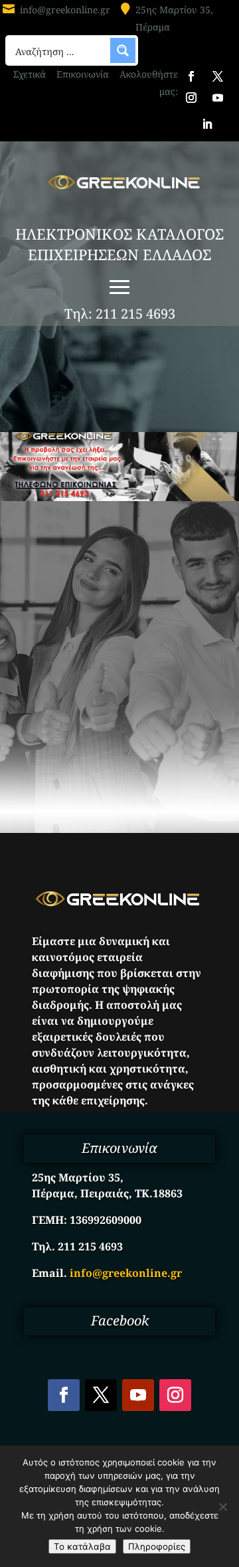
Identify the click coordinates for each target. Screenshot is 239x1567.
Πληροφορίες (156, 1546)
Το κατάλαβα (82, 1546)
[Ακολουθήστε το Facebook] (191, 76)
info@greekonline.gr (65, 9)
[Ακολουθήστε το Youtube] (217, 97)
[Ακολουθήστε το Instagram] (191, 97)
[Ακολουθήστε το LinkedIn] (207, 124)
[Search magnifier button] (122, 50)
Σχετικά (29, 74)
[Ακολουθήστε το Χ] (217, 76)
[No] (222, 1506)
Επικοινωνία (82, 74)
